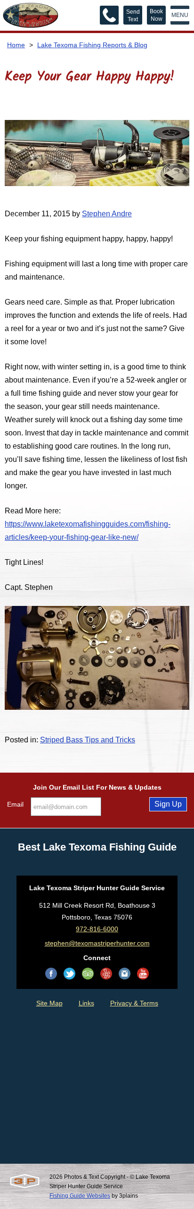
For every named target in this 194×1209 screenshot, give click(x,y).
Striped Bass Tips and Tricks (87, 740)
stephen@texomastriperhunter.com (97, 943)
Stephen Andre (107, 214)
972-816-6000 (97, 929)
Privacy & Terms (134, 1003)
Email (15, 804)
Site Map (49, 1003)
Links (86, 1003)
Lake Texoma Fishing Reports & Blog (92, 45)
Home (16, 45)
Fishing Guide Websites (79, 1195)
